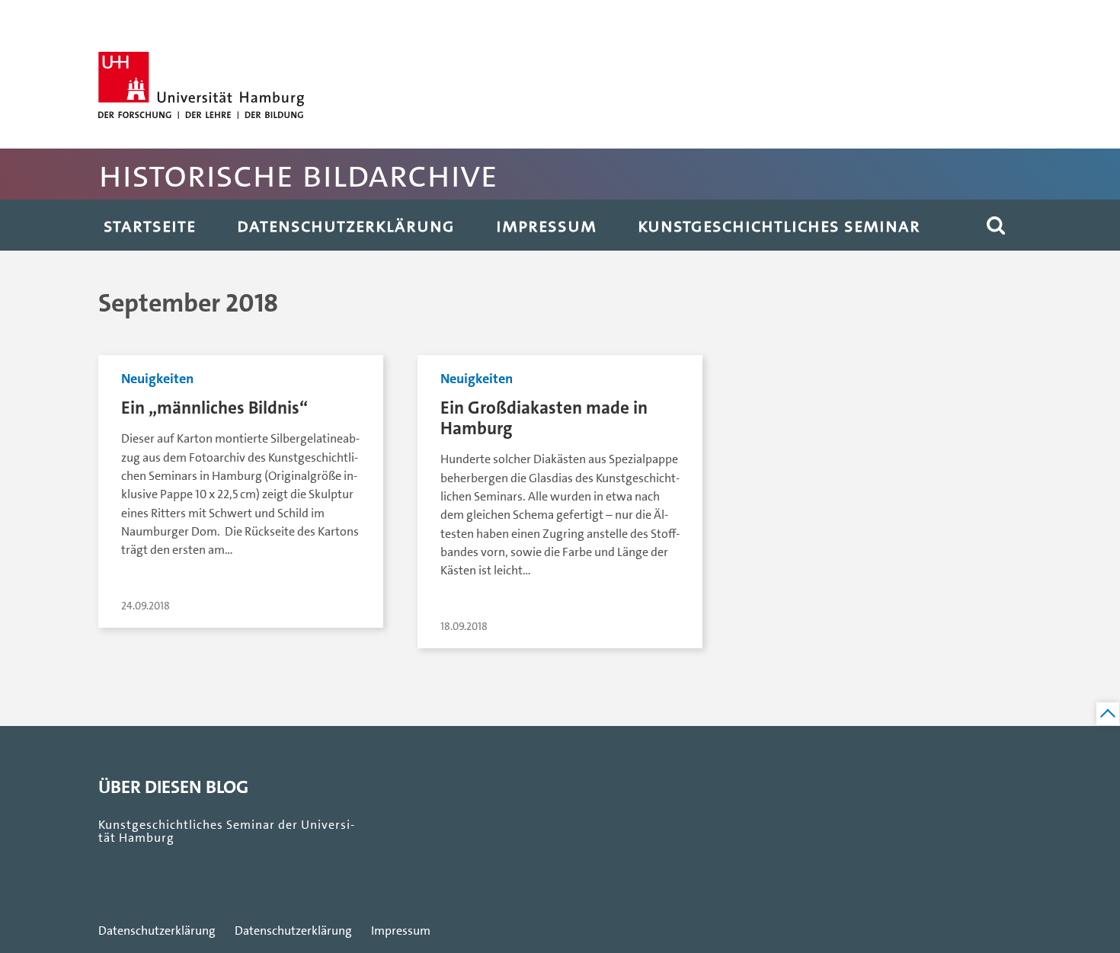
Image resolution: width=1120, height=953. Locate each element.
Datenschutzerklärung (346, 225)
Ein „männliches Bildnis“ (214, 408)
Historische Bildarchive (298, 174)
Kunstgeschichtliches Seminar (779, 225)
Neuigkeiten (157, 378)
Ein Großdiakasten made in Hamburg (544, 418)
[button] (996, 225)
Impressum (546, 225)
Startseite (150, 225)
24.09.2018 (145, 606)
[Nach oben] (1107, 713)
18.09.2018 (464, 626)
